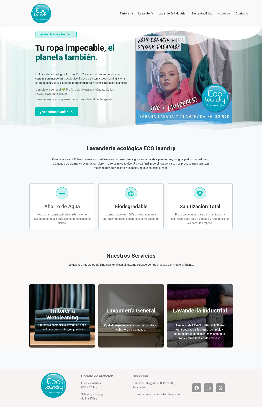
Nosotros (224, 13)
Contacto (242, 13)
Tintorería (126, 13)
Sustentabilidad (202, 13)
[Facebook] (196, 387)
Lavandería (145, 13)
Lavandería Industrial (172, 13)
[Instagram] (208, 387)
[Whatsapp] (220, 387)
